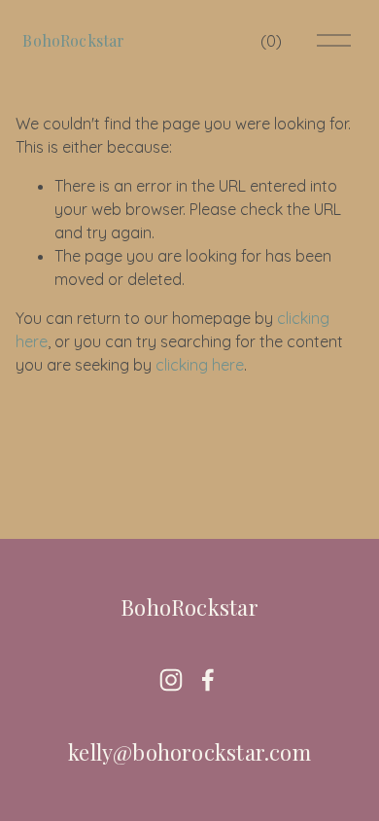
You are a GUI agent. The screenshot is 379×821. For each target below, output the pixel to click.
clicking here (199, 365)
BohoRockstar (73, 40)
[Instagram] (171, 680)
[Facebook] (208, 680)
